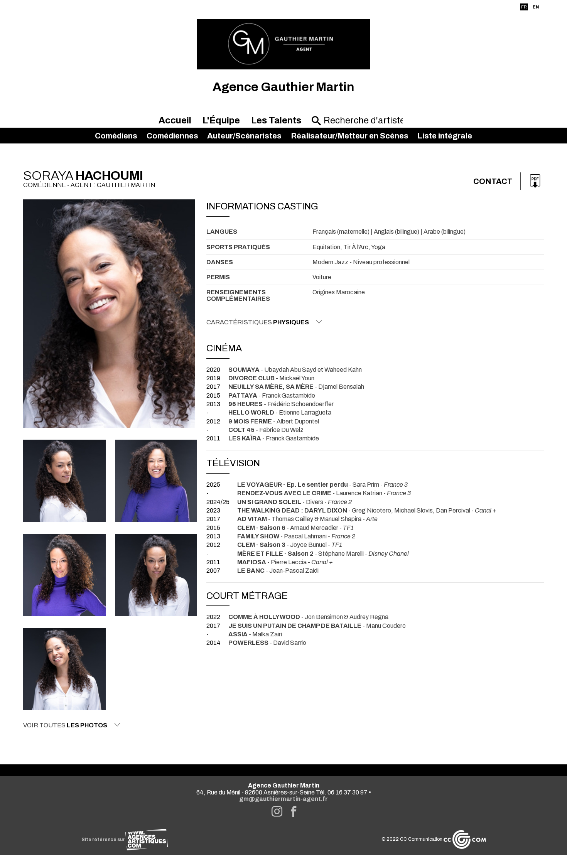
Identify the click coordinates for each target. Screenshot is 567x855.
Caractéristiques (257, 322)
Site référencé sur (103, 839)
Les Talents (276, 120)
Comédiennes (172, 136)
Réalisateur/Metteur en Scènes (349, 136)
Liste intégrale (444, 136)
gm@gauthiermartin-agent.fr (283, 799)
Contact (493, 181)
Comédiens (116, 136)
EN (536, 7)
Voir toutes (65, 725)
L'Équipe (221, 120)
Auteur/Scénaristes (244, 136)
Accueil (175, 120)
